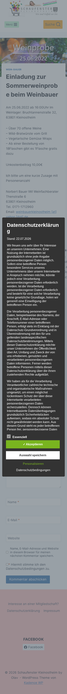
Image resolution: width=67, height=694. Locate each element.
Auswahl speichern (32, 455)
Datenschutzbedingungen (33, 469)
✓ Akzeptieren (33, 444)
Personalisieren (33, 463)
